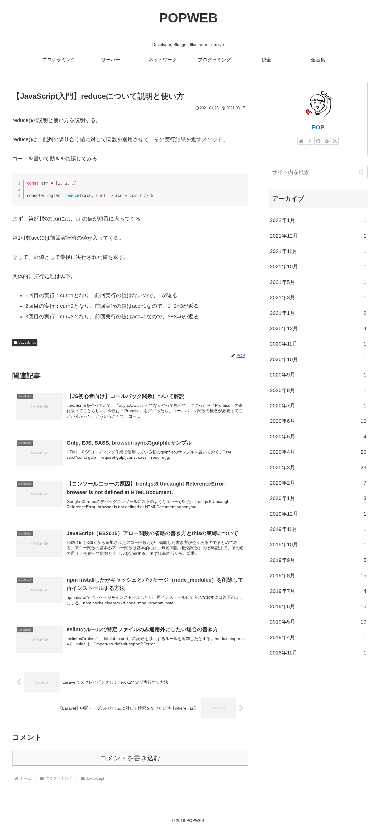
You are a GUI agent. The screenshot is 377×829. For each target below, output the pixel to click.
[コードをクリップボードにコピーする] (241, 185)
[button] (361, 172)
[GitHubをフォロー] (318, 141)
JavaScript (27, 343)
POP (318, 127)
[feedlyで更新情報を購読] (326, 141)
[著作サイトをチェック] (301, 141)
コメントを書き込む (130, 758)
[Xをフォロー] (309, 141)
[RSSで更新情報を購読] (335, 141)
